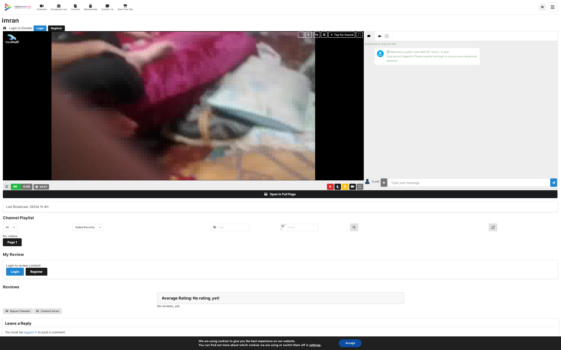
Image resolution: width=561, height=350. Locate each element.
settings (315, 345)
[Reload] (493, 227)
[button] (21, 187)
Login (40, 28)
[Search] (354, 227)
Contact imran (49, 311)
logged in (30, 332)
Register (56, 28)
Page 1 (12, 242)
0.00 (26, 186)
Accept (350, 343)
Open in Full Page (282, 194)
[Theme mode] (542, 7)
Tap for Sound (343, 34)
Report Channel (19, 311)
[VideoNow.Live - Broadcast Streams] (18, 7)
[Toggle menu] (552, 7)
